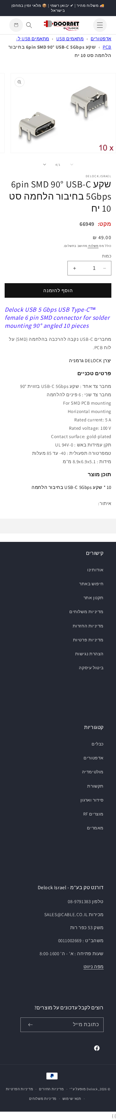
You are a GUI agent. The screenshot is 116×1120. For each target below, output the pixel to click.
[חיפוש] (29, 25)
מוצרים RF (93, 814)
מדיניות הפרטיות (19, 1089)
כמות (106, 256)
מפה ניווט (94, 966)
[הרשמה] (30, 1024)
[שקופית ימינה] (44, 164)
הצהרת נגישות (89, 654)
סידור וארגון (92, 800)
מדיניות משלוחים (86, 611)
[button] (100, 25)
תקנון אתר (94, 597)
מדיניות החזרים (51, 1089)
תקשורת (95, 786)
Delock (92, 1089)
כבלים (98, 744)
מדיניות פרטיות (88, 640)
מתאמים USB (70, 39)
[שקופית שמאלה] (72, 164)
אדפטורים (101, 39)
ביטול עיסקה (91, 667)
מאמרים (95, 828)
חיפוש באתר (91, 583)
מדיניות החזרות (88, 626)
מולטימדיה (93, 772)
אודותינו (95, 570)
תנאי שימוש (71, 1098)
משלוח (93, 246)
